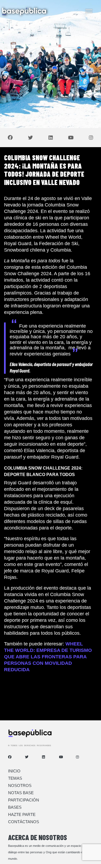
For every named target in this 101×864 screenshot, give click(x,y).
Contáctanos (23, 821)
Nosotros (20, 785)
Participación (23, 799)
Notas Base (21, 792)
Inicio (14, 770)
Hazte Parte (22, 814)
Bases (15, 807)
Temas (15, 778)
